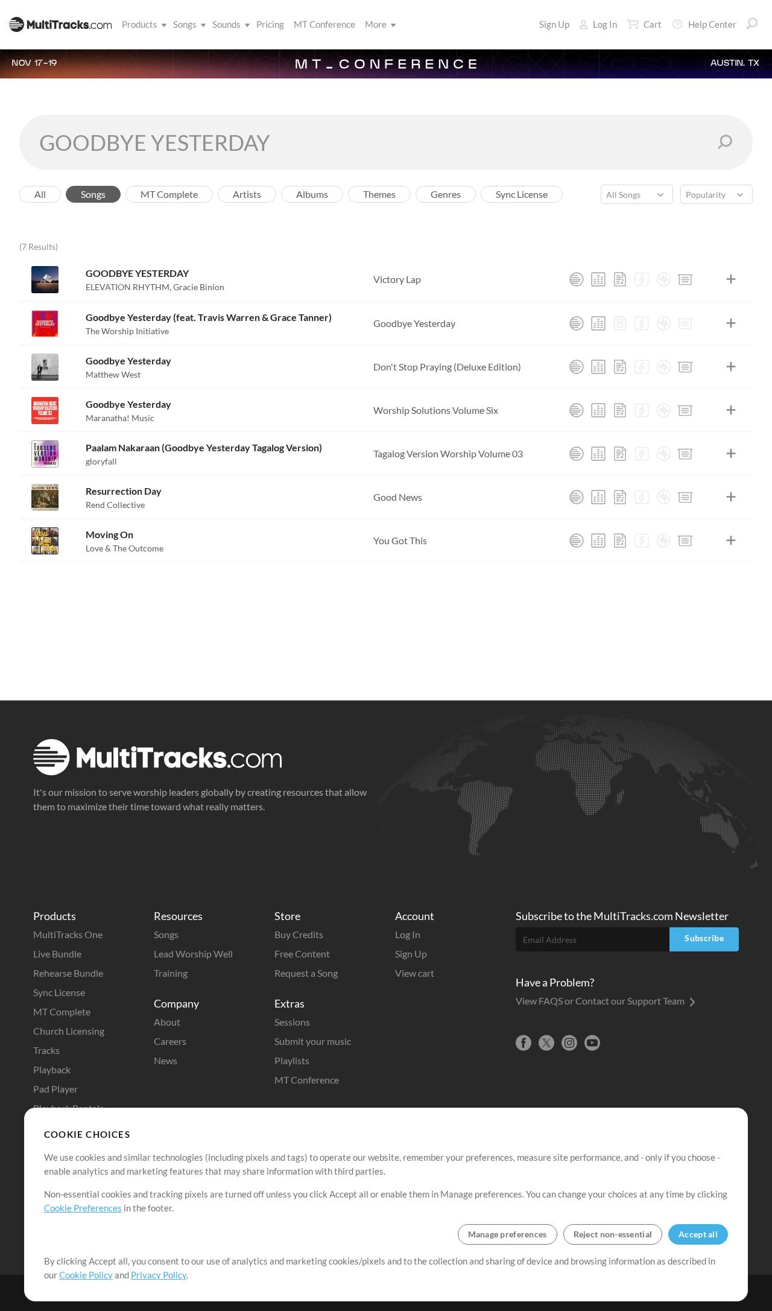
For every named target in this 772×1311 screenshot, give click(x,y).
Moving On (109, 534)
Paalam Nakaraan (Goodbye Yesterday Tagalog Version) (204, 447)
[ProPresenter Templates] (685, 279)
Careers (170, 1041)
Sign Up (554, 24)
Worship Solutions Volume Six (435, 410)
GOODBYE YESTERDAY (137, 273)
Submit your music (312, 1041)
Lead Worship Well (193, 953)
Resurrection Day (124, 491)
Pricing (270, 24)
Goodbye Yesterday (414, 323)
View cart (414, 973)
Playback (52, 1069)
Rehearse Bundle (68, 973)
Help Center (712, 24)
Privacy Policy (158, 1274)
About (167, 1021)
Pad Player (55, 1088)
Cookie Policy (86, 1274)
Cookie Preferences (83, 1207)
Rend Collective (115, 505)
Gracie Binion (198, 287)
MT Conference (324, 24)
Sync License (59, 992)
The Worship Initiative (127, 331)
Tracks (46, 1050)
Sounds (226, 24)
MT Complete (61, 1011)
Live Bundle (57, 953)
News (165, 1060)
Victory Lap (397, 279)
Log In (605, 24)
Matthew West (113, 374)
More (376, 24)
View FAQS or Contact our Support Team (601, 1000)
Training (171, 973)
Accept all (698, 1234)
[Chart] (620, 279)
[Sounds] (663, 279)
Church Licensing (68, 1030)
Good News (397, 497)
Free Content (302, 953)
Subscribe (704, 938)
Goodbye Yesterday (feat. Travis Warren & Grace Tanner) (209, 317)
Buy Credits (298, 934)
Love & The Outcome (124, 548)
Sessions (292, 1021)
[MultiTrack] (576, 279)
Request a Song (306, 973)
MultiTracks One (68, 934)
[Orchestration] (641, 279)
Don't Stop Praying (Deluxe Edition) (447, 366)
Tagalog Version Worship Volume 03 (448, 453)
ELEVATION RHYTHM (128, 287)
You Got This (400, 540)
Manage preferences (507, 1234)
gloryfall (101, 461)
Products (139, 24)
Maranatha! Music (120, 418)
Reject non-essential (613, 1234)
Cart (653, 24)
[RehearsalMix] (598, 279)
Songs (185, 24)
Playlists (291, 1060)
